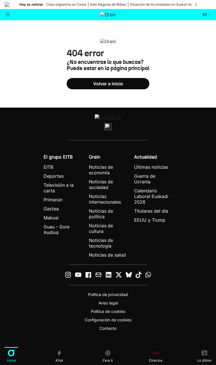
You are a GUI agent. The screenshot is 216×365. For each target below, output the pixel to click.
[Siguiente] (196, 4)
